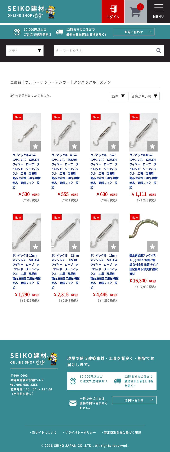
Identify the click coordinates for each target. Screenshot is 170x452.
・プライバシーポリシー (79, 432)
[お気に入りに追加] (35, 146)
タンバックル (85, 81)
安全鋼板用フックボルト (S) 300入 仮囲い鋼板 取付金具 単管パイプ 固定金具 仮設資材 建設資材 (143, 264)
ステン (105, 81)
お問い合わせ (133, 32)
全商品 (16, 81)
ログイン (113, 16)
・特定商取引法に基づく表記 (121, 432)
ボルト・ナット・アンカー (47, 81)
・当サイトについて (43, 432)
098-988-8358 (27, 384)
